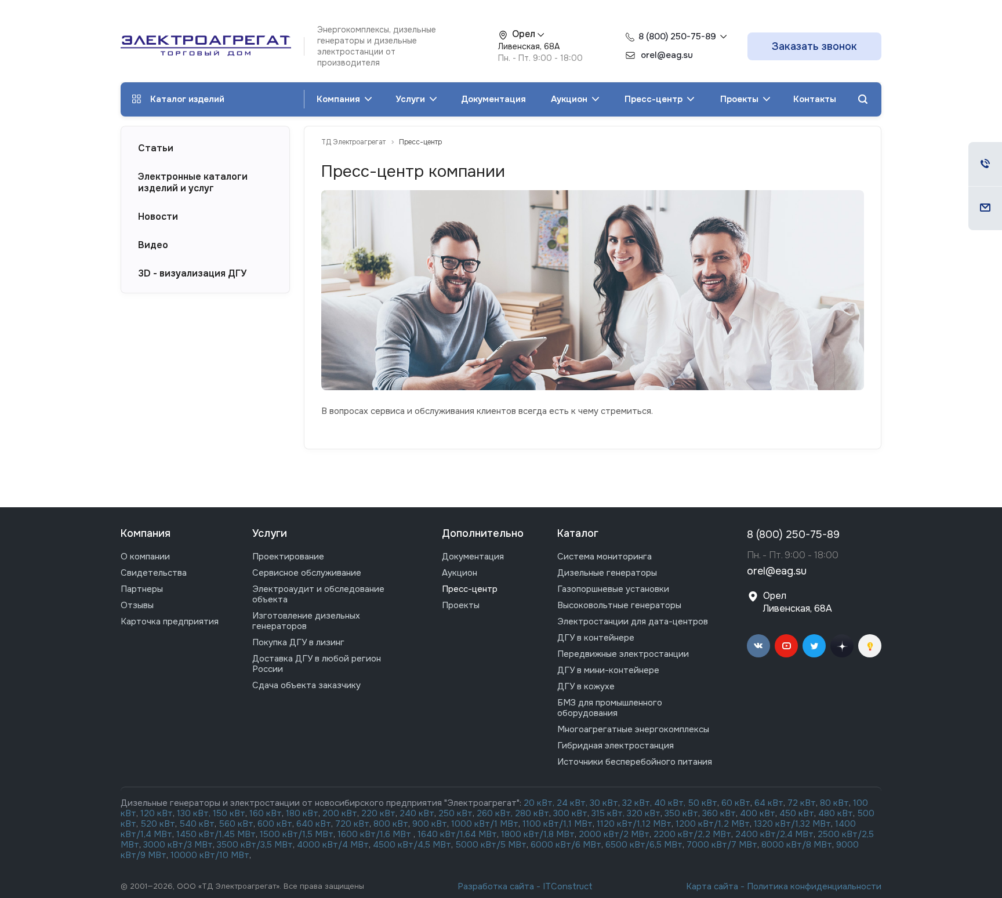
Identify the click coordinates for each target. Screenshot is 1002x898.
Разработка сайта (496, 886)
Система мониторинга (604, 556)
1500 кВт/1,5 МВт (295, 834)
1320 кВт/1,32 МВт (792, 824)
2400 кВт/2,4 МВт (774, 834)
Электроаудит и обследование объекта (318, 594)
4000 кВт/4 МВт (333, 844)
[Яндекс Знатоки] (869, 645)
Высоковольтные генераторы (619, 605)
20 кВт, (540, 803)
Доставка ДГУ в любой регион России (316, 664)
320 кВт (643, 813)
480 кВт (835, 813)
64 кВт (768, 803)
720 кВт (352, 824)
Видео (153, 245)
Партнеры (142, 589)
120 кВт (156, 813)
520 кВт (158, 824)
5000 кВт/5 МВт (491, 844)
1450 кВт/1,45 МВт (216, 834)
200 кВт (339, 813)
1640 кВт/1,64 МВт (457, 834)
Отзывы (137, 605)
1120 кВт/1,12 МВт (632, 824)
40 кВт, (671, 803)
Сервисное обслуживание (306, 573)
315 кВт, (608, 813)
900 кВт (429, 824)
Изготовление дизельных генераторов (306, 621)
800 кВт (390, 824)
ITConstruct (568, 886)
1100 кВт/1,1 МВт (557, 824)
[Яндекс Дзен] (842, 645)
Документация (493, 99)
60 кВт (735, 803)
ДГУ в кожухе (586, 686)
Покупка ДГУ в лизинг (298, 642)
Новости (158, 217)
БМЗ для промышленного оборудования (609, 708)
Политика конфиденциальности (814, 886)
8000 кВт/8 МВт (795, 844)
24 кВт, (573, 803)
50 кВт (702, 803)
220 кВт (378, 813)
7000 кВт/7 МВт (722, 844)
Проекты (740, 99)
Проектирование (288, 556)
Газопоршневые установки (613, 589)
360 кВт (719, 813)
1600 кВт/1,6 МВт (375, 834)
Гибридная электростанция (615, 745)
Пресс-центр (655, 99)
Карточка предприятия (170, 621)
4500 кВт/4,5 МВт (412, 844)
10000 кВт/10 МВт (209, 855)
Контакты (814, 99)
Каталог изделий (187, 99)
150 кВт (229, 813)
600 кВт (274, 824)
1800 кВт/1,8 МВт (538, 834)
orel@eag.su (777, 571)
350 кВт (681, 813)
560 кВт (234, 824)
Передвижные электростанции (623, 654)
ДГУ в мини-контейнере (608, 670)
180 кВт (302, 813)
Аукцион (570, 99)
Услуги (411, 99)
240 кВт (417, 813)
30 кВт (604, 803)
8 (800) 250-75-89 (677, 36)
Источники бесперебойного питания (634, 762)
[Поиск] (863, 99)
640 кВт (313, 824)
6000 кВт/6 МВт (566, 844)
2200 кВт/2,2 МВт (692, 834)
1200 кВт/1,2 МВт (713, 824)
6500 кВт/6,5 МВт (643, 844)
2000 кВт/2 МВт (614, 834)
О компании (145, 556)
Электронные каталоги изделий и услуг (193, 182)
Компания (339, 99)
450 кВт (796, 813)
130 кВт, (195, 813)
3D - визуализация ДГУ (192, 273)
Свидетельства (154, 573)
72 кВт (801, 803)
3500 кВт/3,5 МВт (255, 844)
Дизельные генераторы (607, 573)
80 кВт (834, 803)
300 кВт (570, 813)
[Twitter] (814, 645)
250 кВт (455, 813)
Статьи (155, 148)
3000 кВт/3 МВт (178, 844)
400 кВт (757, 813)
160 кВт (265, 813)
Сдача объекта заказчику (306, 685)
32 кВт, (637, 803)
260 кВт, (495, 813)
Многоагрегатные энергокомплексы (633, 729)
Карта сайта (712, 886)
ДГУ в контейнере (595, 637)
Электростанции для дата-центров (632, 621)
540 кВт (197, 824)
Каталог (577, 533)
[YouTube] (786, 645)
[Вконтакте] (758, 645)
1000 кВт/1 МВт (484, 824)
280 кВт (532, 813)
